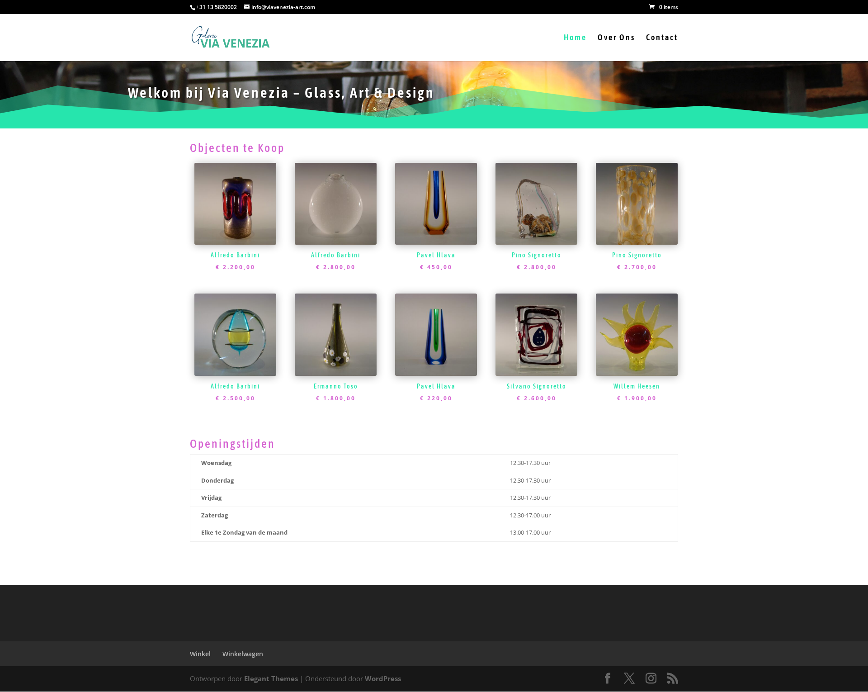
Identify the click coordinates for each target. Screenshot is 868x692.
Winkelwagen (242, 653)
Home (575, 38)
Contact (662, 38)
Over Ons (616, 38)
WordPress (383, 678)
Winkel (200, 653)
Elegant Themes (271, 678)
